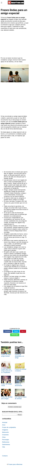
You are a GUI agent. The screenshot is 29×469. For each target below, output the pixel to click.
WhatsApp (15, 334)
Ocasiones (5, 435)
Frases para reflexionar (15, 464)
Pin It (23, 331)
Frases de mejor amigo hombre (6, 355)
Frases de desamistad (18, 384)
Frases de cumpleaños (9, 427)
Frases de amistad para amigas (6, 397)
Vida (3, 447)
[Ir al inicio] (16, 4)
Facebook (8, 331)
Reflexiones (5, 442)
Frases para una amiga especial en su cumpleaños (6, 370)
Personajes (5, 439)
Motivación (5, 432)
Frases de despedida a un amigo (19, 356)
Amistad (4, 422)
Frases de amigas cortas (6, 384)
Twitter (16, 331)
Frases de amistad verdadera (20, 370)
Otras (4, 437)
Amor (3, 425)
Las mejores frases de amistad (21, 397)
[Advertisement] (14, 44)
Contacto (5, 456)
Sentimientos (6, 444)
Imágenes (5, 430)
